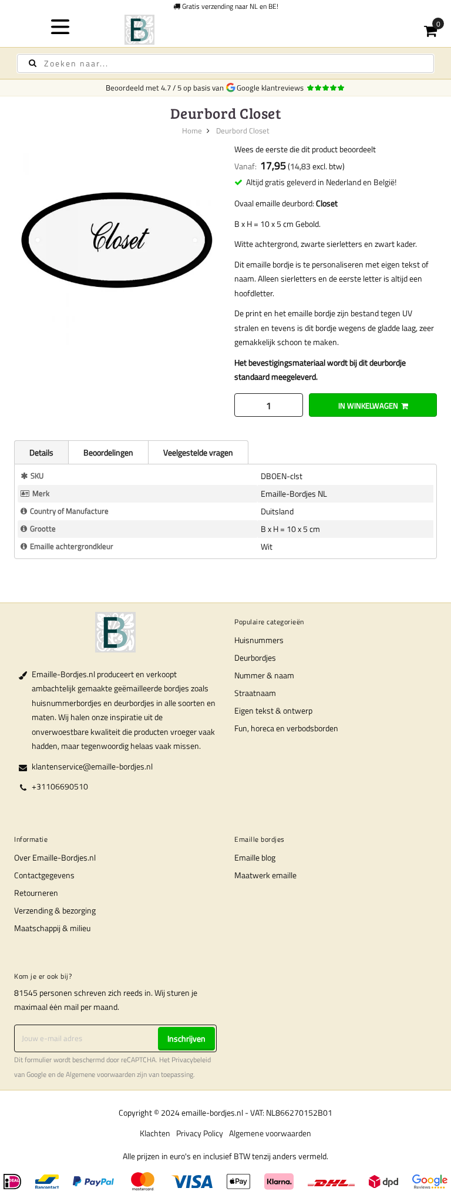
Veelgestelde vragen (198, 452)
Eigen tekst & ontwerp (273, 710)
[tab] (41, 452)
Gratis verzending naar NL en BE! (229, 6)
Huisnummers (259, 640)
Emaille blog (254, 857)
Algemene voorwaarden (100, 1074)
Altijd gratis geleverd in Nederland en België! (321, 182)
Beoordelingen (108, 452)
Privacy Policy (199, 1133)
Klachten (155, 1133)
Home (192, 130)
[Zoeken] (32, 63)
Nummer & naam (264, 675)
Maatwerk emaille (265, 875)
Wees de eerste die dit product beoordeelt (305, 149)
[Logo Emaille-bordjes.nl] (225, 30)
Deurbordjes (255, 657)
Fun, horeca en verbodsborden (286, 728)
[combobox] (225, 63)
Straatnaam (255, 693)
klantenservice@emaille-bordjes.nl (92, 766)
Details (41, 452)
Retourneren (36, 892)
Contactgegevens (44, 875)
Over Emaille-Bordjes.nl (55, 857)
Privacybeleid (191, 1060)
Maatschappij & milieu (52, 928)
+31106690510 (60, 786)
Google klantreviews (272, 87)
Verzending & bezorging (55, 910)
